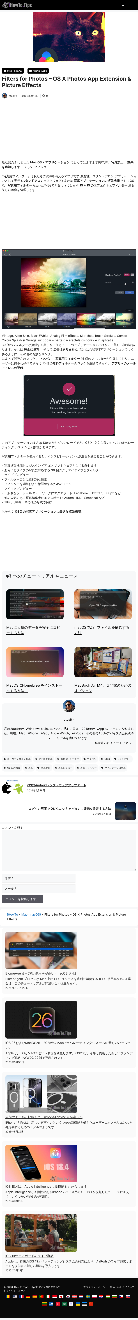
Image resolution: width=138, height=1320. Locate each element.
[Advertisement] (69, 128)
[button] (123, 5)
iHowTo (12, 914)
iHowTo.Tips (21, 1287)
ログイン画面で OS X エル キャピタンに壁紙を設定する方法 (69, 808)
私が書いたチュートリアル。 (114, 743)
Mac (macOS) (31, 914)
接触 (112, 1287)
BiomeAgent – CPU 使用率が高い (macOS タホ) (40, 973)
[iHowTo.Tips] (17, 5)
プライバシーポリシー (95, 1287)
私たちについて (125, 1287)
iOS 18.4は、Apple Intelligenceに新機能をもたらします (46, 1186)
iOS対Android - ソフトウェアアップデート (56, 785)
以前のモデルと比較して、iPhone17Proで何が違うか (43, 1117)
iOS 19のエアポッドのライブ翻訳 (29, 1256)
